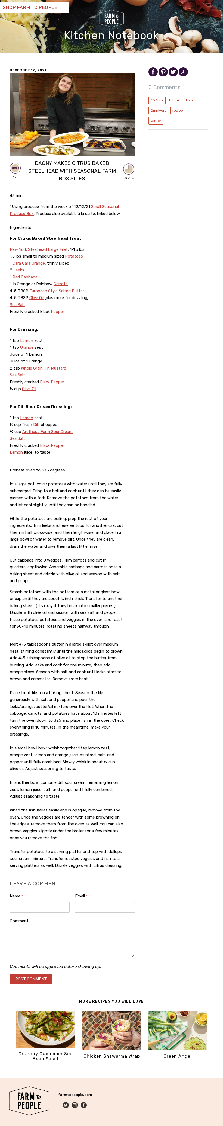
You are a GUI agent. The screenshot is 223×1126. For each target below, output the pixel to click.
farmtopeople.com (75, 1095)
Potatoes (74, 256)
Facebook (84, 1105)
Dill (36, 424)
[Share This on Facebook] (153, 75)
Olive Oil (36, 297)
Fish (189, 100)
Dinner (174, 100)
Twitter (66, 1105)
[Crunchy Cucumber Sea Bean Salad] (45, 1047)
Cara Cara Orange (29, 263)
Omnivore (159, 110)
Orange (26, 347)
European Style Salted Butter (56, 290)
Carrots (61, 283)
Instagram (75, 1105)
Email (81, 896)
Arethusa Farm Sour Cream (47, 431)
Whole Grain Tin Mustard (43, 368)
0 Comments (164, 87)
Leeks (18, 270)
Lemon (26, 340)
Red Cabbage (25, 277)
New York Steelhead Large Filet (39, 249)
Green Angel (177, 1056)
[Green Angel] (177, 1049)
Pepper (57, 311)
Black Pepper (52, 382)
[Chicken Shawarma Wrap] (111, 1049)
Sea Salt (17, 304)
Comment (19, 921)
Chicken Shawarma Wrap (111, 1056)
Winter (156, 121)
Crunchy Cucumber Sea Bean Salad (45, 1056)
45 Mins (157, 100)
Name (16, 896)
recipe (177, 110)
